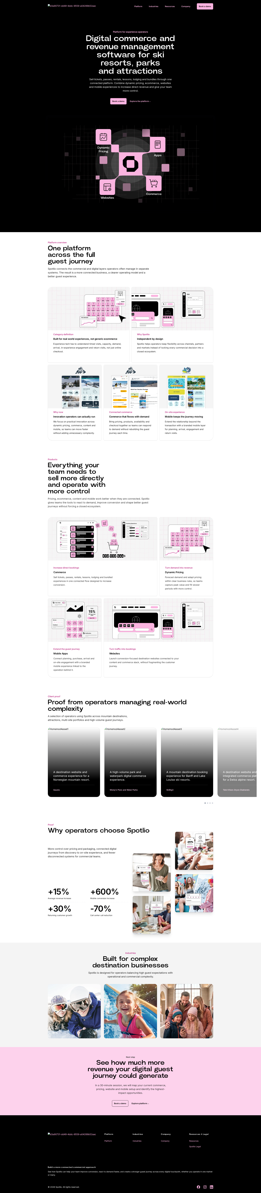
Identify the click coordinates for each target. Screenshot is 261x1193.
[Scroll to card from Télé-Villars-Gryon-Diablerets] (212, 803)
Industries (153, 6)
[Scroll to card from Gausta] (205, 803)
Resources (170, 6)
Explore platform (140, 1103)
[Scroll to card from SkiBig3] (210, 803)
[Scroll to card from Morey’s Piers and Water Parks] (207, 803)
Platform (138, 6)
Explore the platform (140, 101)
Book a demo (205, 6)
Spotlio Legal (195, 1146)
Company (185, 6)
